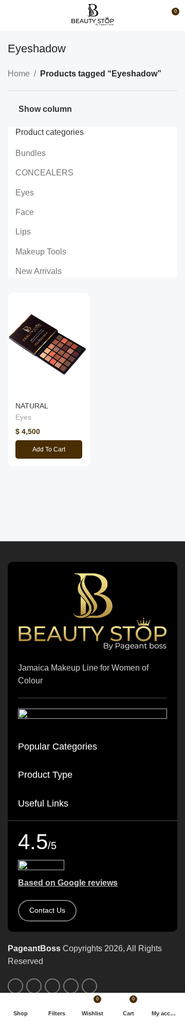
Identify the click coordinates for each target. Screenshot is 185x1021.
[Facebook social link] (15, 986)
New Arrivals (38, 271)
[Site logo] (92, 14)
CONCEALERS (44, 172)
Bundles (30, 153)
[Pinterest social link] (52, 986)
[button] (48, 449)
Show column (45, 109)
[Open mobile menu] (12, 15)
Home (19, 73)
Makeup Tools (40, 251)
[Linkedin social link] (71, 986)
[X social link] (34, 986)
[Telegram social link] (89, 986)
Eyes (24, 192)
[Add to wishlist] (81, 302)
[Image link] (92, 610)
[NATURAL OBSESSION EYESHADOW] (49, 344)
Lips (23, 231)
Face (24, 212)
